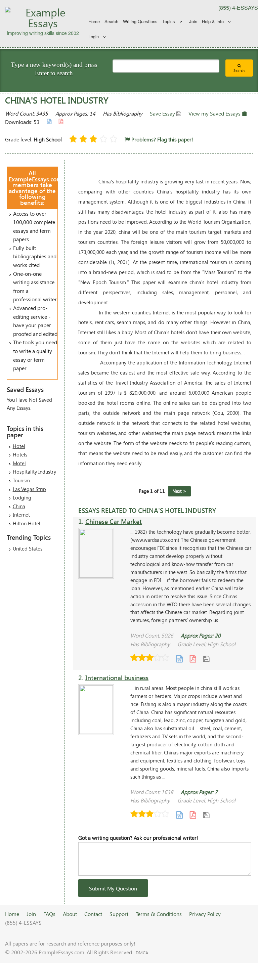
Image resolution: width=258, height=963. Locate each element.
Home (94, 21)
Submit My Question (113, 888)
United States (27, 548)
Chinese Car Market (113, 521)
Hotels (20, 454)
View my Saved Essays (215, 113)
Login (93, 36)
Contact (93, 913)
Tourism (21, 480)
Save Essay (163, 113)
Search (111, 21)
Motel (19, 463)
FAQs (49, 913)
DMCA (142, 953)
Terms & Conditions (159, 913)
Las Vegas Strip (29, 489)
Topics (168, 21)
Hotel (19, 446)
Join (193, 21)
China (19, 506)
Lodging (22, 497)
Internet (21, 514)
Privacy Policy (205, 913)
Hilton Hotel (26, 523)
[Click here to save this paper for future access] (206, 658)
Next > (179, 491)
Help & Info (213, 21)
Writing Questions (140, 21)
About (70, 913)
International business (116, 677)
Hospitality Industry (34, 471)
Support (119, 913)
